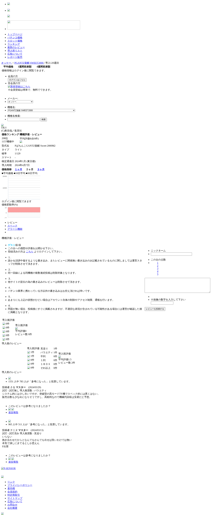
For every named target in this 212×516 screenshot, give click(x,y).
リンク (11, 482)
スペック (12, 225)
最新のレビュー (16, 47)
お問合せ (12, 504)
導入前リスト (14, 50)
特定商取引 (13, 495)
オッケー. (6, 63)
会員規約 (12, 491)
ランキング (13, 44)
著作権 (11, 488)
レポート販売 (14, 57)
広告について (14, 54)
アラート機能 (14, 229)
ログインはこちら (17, 80)
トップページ (14, 34)
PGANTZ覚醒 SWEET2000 (29, 63)
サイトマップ (14, 498)
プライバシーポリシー (19, 485)
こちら (29, 251)
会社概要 (12, 508)
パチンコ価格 (14, 37)
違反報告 (13, 412)
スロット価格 (14, 40)
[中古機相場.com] (8, 4)
